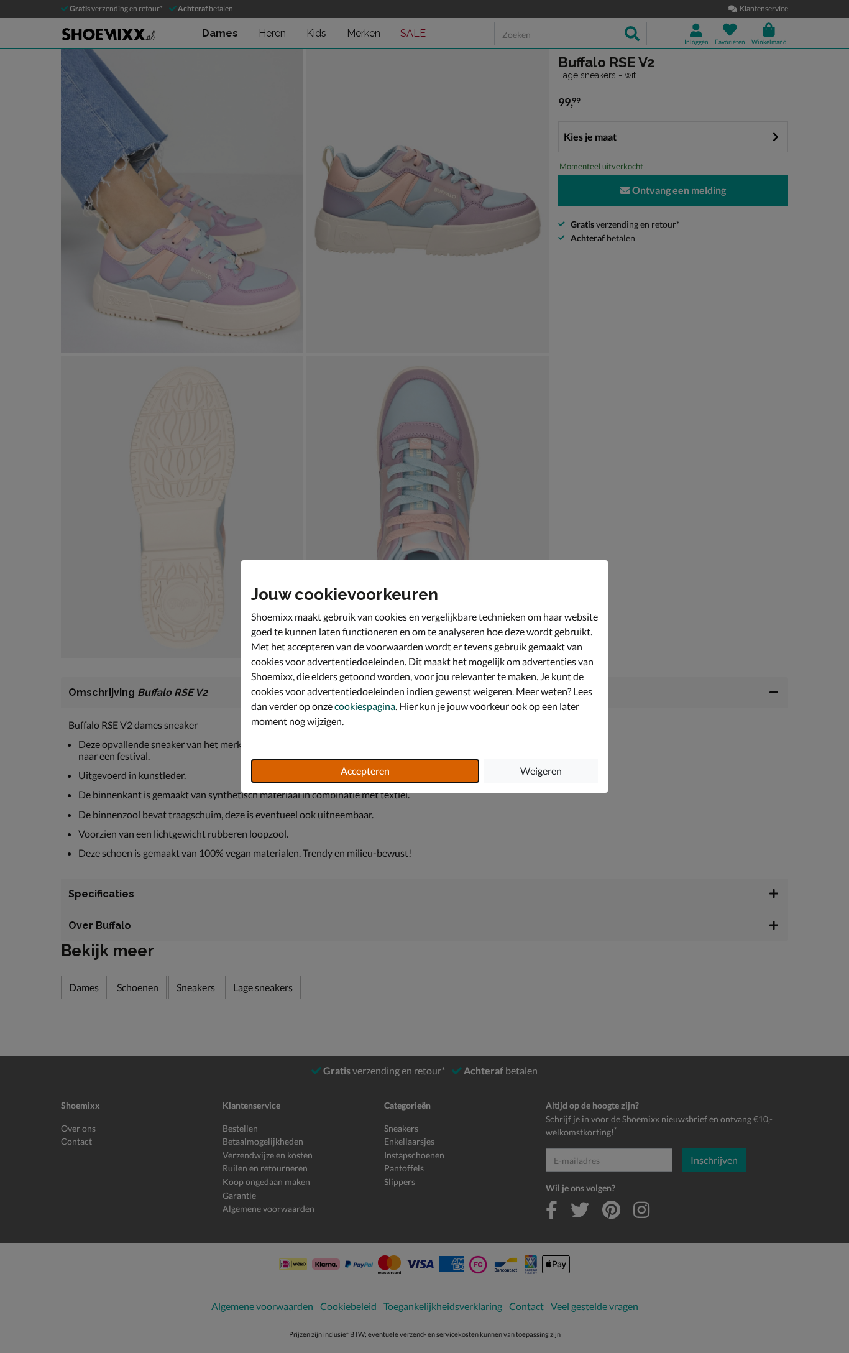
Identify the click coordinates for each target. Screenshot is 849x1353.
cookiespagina (364, 706)
